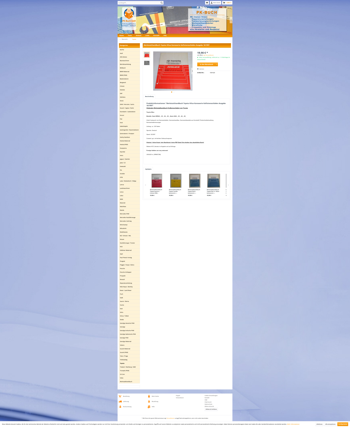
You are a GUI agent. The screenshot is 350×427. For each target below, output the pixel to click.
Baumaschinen (124, 60)
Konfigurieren (342, 424)
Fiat (121, 119)
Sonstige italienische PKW (128, 334)
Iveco (121, 155)
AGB (206, 400)
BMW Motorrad (124, 71)
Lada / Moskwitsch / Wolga (128, 181)
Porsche (122, 268)
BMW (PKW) (123, 75)
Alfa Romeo (123, 57)
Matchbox (123, 206)
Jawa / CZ (123, 163)
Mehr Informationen (293, 424)
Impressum (208, 402)
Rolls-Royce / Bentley (126, 287)
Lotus (121, 195)
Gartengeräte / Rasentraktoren (129, 130)
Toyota (122, 363)
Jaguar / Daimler (125, 159)
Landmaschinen (125, 188)
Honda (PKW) (124, 144)
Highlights (148, 169)
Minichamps (124, 225)
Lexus (122, 192)
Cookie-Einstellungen (211, 395)
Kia (121, 170)
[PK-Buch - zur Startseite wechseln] (139, 18)
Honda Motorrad (125, 141)
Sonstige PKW (124, 338)
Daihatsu (122, 97)
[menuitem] (141, 3)
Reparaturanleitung (126, 283)
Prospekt (122, 276)
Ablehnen (319, 424)
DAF (121, 93)
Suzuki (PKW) (124, 352)
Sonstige (122, 327)
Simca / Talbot (124, 316)
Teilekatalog (123, 360)
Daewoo (122, 90)
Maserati (122, 203)
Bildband (123, 68)
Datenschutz (208, 404)
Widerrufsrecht (209, 406)
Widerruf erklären (211, 409)
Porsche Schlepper (125, 272)
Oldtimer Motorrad (126, 250)
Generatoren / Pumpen (127, 133)
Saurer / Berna (124, 301)
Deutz (122, 101)
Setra (121, 312)
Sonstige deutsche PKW (127, 323)
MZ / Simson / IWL (125, 236)
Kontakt (207, 398)
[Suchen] (162, 3)
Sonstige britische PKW (127, 330)
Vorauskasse (180, 398)
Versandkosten (171, 418)
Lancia (122, 184)
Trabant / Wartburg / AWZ (128, 367)
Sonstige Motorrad (125, 341)
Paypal (178, 395)
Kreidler (122, 174)
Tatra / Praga (124, 356)
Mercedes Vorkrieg (126, 221)
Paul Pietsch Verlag (126, 257)
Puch (121, 294)
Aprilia (122, 50)
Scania (122, 305)
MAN (121, 199)
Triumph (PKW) (124, 370)
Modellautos (124, 232)
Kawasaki (123, 166)
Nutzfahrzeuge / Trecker (127, 243)
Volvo (121, 378)
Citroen (122, 86)
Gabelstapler (124, 126)
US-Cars (122, 374)
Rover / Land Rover (125, 290)
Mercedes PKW (124, 214)
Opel (121, 254)
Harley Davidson (125, 137)
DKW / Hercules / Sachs (127, 104)
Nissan (122, 239)
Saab (121, 298)
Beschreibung (149, 96)
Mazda (122, 210)
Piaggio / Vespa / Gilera (127, 265)
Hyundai (122, 152)
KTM (121, 177)
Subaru (122, 345)
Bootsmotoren (124, 79)
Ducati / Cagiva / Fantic (127, 108)
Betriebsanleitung (125, 64)
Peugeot (122, 261)
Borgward (123, 82)
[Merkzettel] (207, 3)
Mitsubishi (123, 228)
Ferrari (122, 115)
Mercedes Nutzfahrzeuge (127, 217)
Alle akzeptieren (330, 424)
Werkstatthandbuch (126, 381)
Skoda (122, 319)
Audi (121, 53)
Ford (121, 122)
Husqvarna (123, 148)
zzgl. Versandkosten (208, 55)
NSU (121, 246)
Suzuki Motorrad (125, 349)
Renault (122, 279)
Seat (121, 308)
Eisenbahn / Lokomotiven (127, 112)
